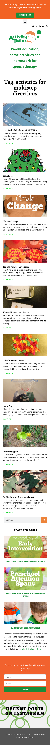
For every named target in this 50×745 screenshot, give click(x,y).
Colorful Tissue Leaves (13, 360)
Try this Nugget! (10, 451)
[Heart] (33, 26)
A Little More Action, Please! (16, 312)
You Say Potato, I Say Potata (16, 266)
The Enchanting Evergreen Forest (18, 497)
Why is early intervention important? (25, 561)
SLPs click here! (25, 671)
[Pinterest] (46, 26)
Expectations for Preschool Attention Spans (25, 594)
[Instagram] (43, 26)
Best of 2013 (8, 175)
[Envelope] (36, 26)
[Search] (44, 520)
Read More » (8, 143)
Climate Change (10, 221)
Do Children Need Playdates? (25, 628)
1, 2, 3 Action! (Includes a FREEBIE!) (20, 130)
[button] (25, 21)
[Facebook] (39, 26)
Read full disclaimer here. (30, 649)
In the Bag (7, 406)
